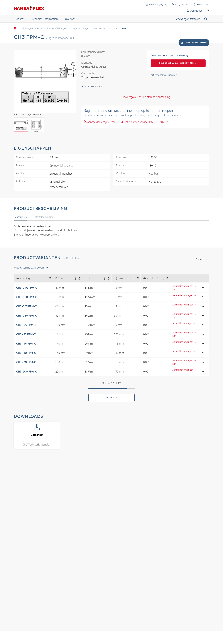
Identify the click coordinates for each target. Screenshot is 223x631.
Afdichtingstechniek (29, 28)
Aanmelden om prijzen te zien (184, 287)
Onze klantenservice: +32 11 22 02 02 (145, 122)
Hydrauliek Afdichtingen (55, 28)
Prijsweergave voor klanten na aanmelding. (145, 97)
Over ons (70, 19)
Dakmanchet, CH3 (102, 28)
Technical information (45, 19)
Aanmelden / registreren (101, 122)
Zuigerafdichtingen (80, 28)
